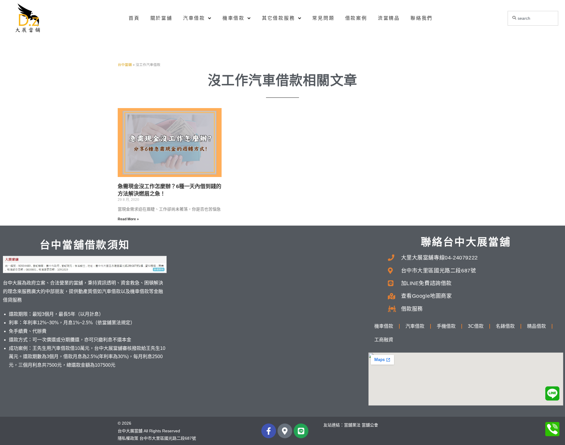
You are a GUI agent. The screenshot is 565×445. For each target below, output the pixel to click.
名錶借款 (505, 326)
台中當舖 (125, 65)
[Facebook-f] (268, 431)
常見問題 (323, 18)
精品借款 (536, 326)
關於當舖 (161, 18)
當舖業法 (352, 425)
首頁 (134, 18)
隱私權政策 (128, 438)
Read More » (128, 219)
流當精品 (389, 18)
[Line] (301, 431)
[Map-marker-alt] (284, 431)
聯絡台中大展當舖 (466, 242)
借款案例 (356, 18)
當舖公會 (370, 425)
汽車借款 (194, 18)
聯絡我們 (422, 18)
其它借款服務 (278, 18)
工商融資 (383, 339)
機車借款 (233, 18)
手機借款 (446, 326)
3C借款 (475, 326)
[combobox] (533, 18)
